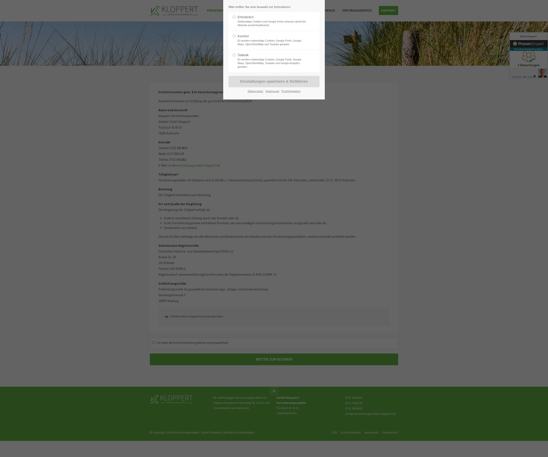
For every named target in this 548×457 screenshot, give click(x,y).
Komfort (269, 40)
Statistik (269, 60)
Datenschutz (255, 91)
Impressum (272, 91)
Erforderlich (272, 21)
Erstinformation (290, 91)
